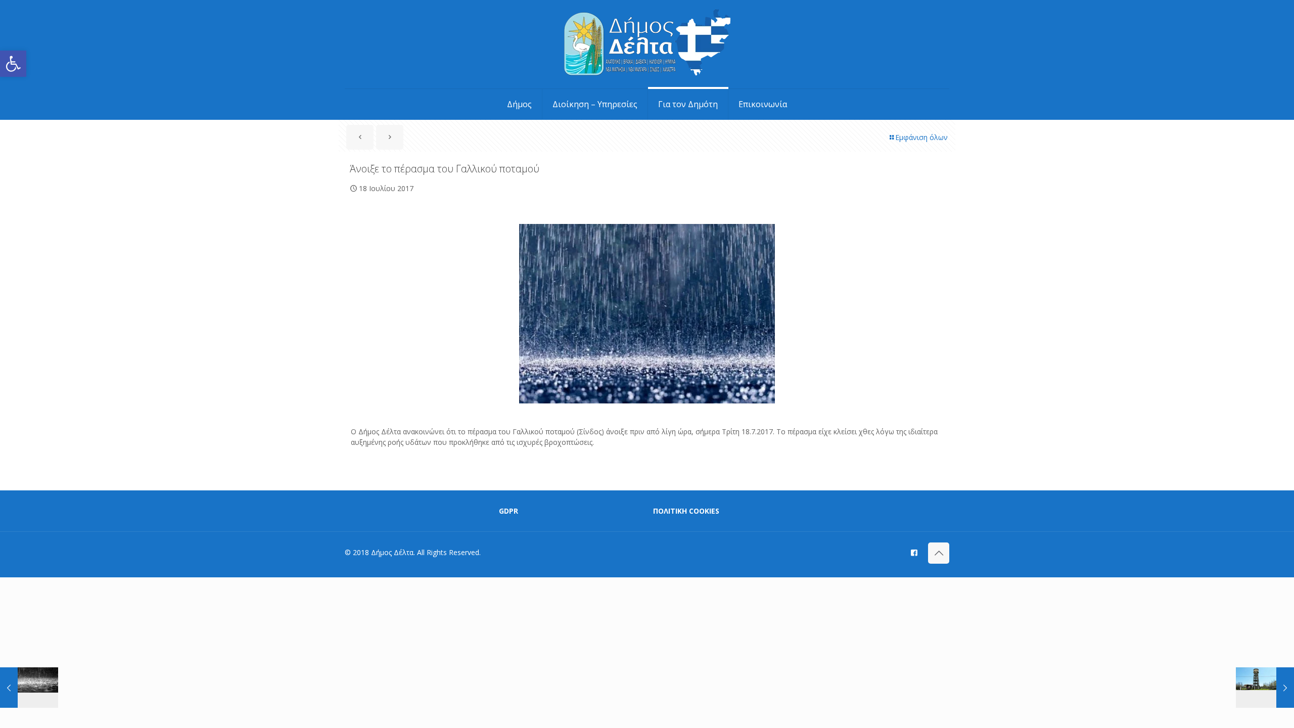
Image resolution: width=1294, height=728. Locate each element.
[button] (13, 64)
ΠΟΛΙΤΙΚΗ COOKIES (686, 511)
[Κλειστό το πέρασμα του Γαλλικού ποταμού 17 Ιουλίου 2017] (29, 687)
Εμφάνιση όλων (921, 137)
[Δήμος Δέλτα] (647, 44)
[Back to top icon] (938, 553)
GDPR (508, 511)
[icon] (914, 552)
